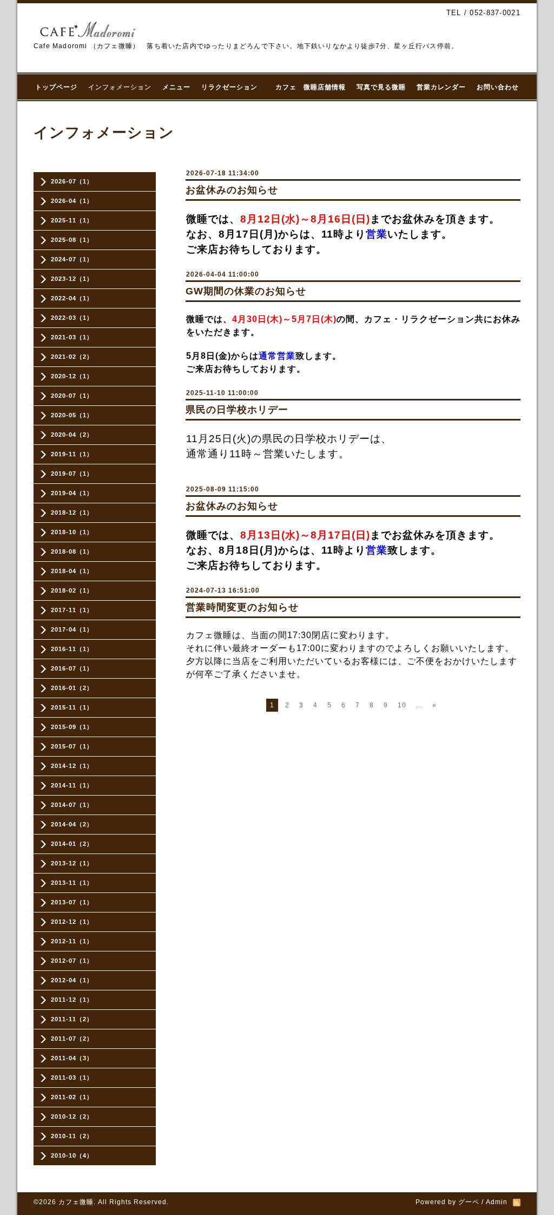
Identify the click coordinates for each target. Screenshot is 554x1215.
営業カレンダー (441, 87)
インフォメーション (119, 87)
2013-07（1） (72, 902)
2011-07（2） (72, 1038)
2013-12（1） (72, 863)
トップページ (56, 87)
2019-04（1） (72, 493)
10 (402, 705)
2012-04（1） (72, 980)
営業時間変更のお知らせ (242, 607)
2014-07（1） (72, 805)
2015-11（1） (72, 707)
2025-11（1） (72, 220)
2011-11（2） (72, 1019)
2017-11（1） (72, 610)
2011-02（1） (72, 1097)
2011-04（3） (72, 1058)
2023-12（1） (72, 278)
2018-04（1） (72, 571)
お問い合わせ (498, 87)
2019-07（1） (72, 473)
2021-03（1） (72, 337)
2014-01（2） (72, 843)
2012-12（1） (72, 921)
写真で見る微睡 (381, 87)
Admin (496, 1202)
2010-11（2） (72, 1136)
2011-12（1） (72, 999)
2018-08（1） (72, 551)
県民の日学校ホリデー (237, 409)
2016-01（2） (72, 688)
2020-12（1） (72, 376)
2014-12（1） (72, 766)
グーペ (468, 1202)
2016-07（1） (72, 668)
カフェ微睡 (76, 1202)
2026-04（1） (72, 201)
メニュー (176, 87)
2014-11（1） (72, 785)
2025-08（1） (72, 240)
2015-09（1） (72, 727)
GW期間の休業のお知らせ (246, 291)
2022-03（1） (72, 317)
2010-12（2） (72, 1116)
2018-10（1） (72, 532)
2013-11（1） (72, 882)
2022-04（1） (72, 298)
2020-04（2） (72, 434)
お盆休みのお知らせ (232, 190)
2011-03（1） (72, 1077)
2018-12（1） (72, 512)
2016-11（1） (72, 649)
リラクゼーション (233, 87)
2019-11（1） (72, 454)
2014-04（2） (72, 824)
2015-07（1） (72, 746)
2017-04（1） (72, 629)
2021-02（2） (72, 356)
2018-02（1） (72, 590)
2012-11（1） (72, 941)
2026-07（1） (72, 181)
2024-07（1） (72, 259)
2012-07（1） (72, 960)
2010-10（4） (72, 1155)
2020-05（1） (72, 415)
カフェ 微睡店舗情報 (310, 87)
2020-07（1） (72, 395)
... (419, 705)
